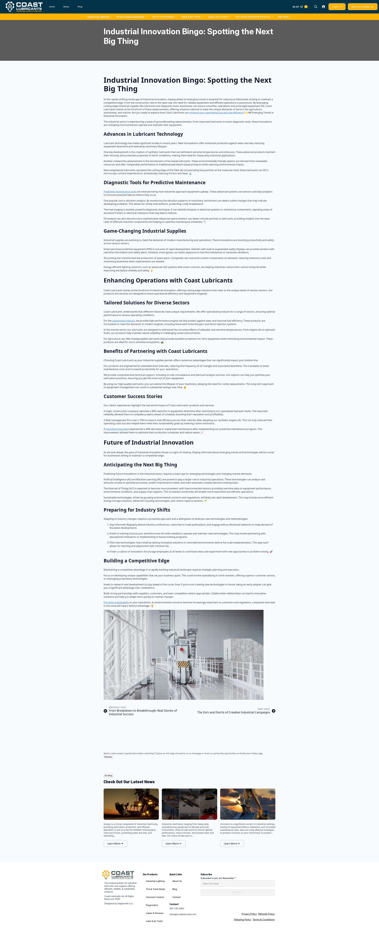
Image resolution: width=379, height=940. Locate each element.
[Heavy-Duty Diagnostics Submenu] (147, 17)
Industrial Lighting (98, 17)
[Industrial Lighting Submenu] (111, 17)
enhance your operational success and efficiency (216, 112)
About (66, 6)
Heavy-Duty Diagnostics (130, 17)
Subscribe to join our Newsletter (218, 878)
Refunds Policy (266, 914)
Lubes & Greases (218, 17)
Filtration (283, 17)
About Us (177, 881)
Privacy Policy (249, 914)
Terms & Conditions (264, 919)
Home (52, 6)
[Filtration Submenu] (291, 17)
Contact (176, 897)
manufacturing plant (117, 429)
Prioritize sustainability (116, 602)
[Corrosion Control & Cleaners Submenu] (273, 17)
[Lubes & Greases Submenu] (230, 17)
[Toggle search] (316, 7)
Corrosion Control (155, 897)
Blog (174, 889)
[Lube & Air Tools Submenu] (203, 17)
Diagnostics (152, 905)
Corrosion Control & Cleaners (253, 17)
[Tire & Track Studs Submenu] (176, 17)
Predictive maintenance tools (120, 191)
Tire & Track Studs (163, 17)
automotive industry (123, 320)
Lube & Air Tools (191, 17)
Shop (79, 6)
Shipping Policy (242, 919)
